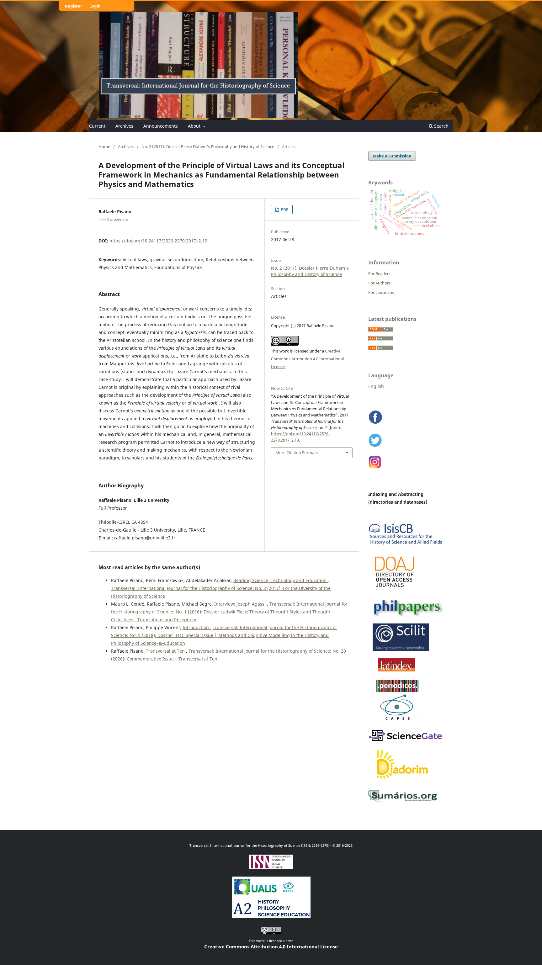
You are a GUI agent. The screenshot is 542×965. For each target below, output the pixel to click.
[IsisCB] (406, 545)
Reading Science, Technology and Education (280, 580)
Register (73, 6)
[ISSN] (271, 866)
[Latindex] (397, 671)
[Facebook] (375, 424)
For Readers (379, 273)
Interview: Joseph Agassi (240, 604)
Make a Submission (392, 156)
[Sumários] (404, 801)
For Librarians (381, 292)
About (195, 126)
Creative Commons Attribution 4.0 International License (307, 358)
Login (95, 6)
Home (104, 146)
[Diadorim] (403, 781)
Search (441, 126)
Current (97, 126)
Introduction (196, 627)
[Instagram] (375, 467)
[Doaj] (395, 590)
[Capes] (397, 721)
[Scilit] (399, 650)
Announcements (160, 126)
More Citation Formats (296, 452)
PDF (284, 209)
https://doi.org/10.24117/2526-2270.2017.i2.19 (158, 241)
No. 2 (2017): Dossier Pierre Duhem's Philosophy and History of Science (207, 146)
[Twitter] (375, 446)
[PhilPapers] (406, 615)
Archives (124, 126)
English (376, 386)
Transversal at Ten (166, 651)
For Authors (379, 283)
